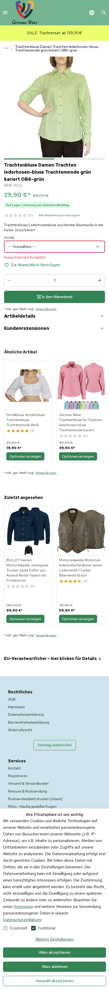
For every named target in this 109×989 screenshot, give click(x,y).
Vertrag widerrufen (55, 745)
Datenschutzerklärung (22, 919)
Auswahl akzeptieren (54, 980)
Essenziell (18, 928)
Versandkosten (46, 309)
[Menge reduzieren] (9, 280)
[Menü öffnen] (5, 13)
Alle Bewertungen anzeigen (59, 215)
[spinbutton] (54, 280)
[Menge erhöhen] (100, 280)
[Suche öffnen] (104, 13)
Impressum (23, 906)
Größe (9, 237)
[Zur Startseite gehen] (25, 12)
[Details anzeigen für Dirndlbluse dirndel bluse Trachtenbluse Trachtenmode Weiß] (28, 385)
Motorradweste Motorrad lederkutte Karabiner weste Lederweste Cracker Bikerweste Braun (80, 568)
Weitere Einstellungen (54, 939)
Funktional (46, 928)
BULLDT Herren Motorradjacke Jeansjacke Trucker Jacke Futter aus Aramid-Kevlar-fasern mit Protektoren (27, 570)
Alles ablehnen (55, 966)
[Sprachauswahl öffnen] (92, 13)
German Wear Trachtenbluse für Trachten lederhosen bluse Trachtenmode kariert (80, 422)
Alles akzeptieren (54, 952)
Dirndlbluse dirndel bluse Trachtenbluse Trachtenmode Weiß (25, 419)
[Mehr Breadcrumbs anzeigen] (6, 48)
